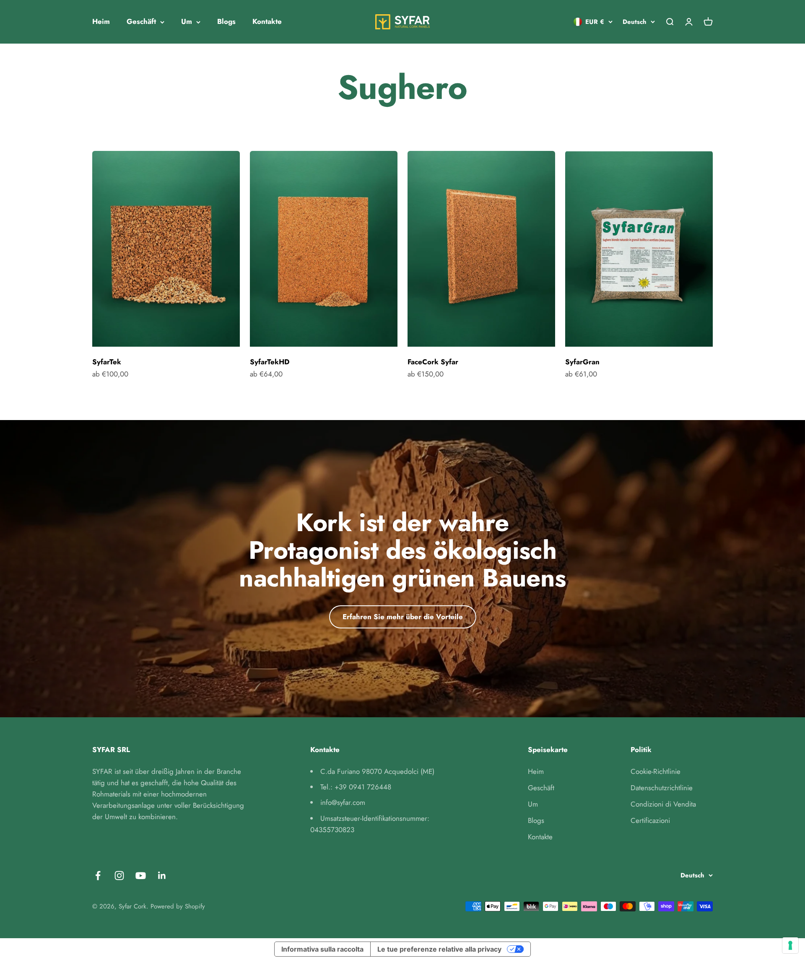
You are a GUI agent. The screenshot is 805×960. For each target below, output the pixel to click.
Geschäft (141, 21)
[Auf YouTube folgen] (140, 875)
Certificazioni (650, 820)
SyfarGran (582, 362)
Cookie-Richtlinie (655, 771)
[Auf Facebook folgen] (98, 875)
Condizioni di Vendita (663, 804)
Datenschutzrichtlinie (662, 788)
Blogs (226, 21)
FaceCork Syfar (433, 362)
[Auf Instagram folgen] (119, 875)
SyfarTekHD (269, 362)
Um (186, 21)
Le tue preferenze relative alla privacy (439, 949)
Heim (101, 21)
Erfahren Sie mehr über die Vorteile (403, 617)
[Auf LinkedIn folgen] (162, 875)
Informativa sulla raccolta (322, 949)
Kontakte (267, 21)
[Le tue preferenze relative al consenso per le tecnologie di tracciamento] (790, 945)
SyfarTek (106, 362)
